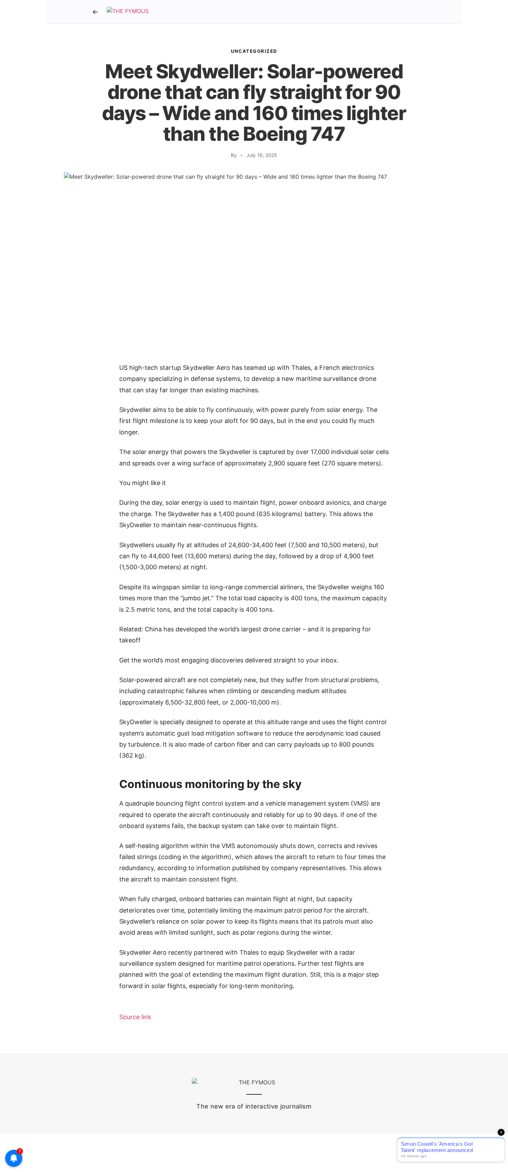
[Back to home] (95, 12)
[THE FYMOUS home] (128, 12)
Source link (135, 1017)
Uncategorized (254, 51)
